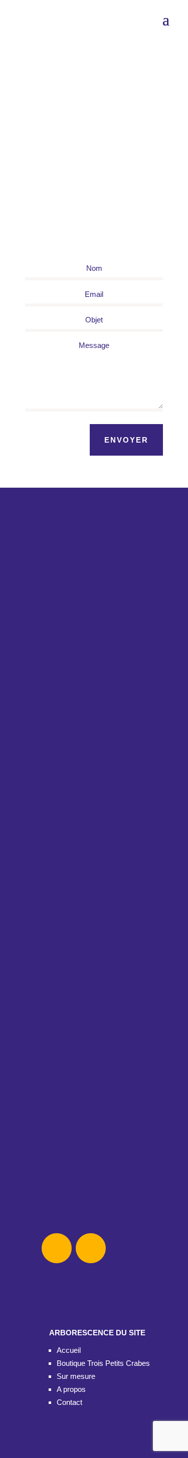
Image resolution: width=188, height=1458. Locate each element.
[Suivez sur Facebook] (57, 1248)
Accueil (69, 1350)
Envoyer (126, 440)
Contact (69, 1402)
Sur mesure (76, 1376)
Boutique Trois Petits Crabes (103, 1363)
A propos (71, 1389)
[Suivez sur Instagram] (91, 1248)
